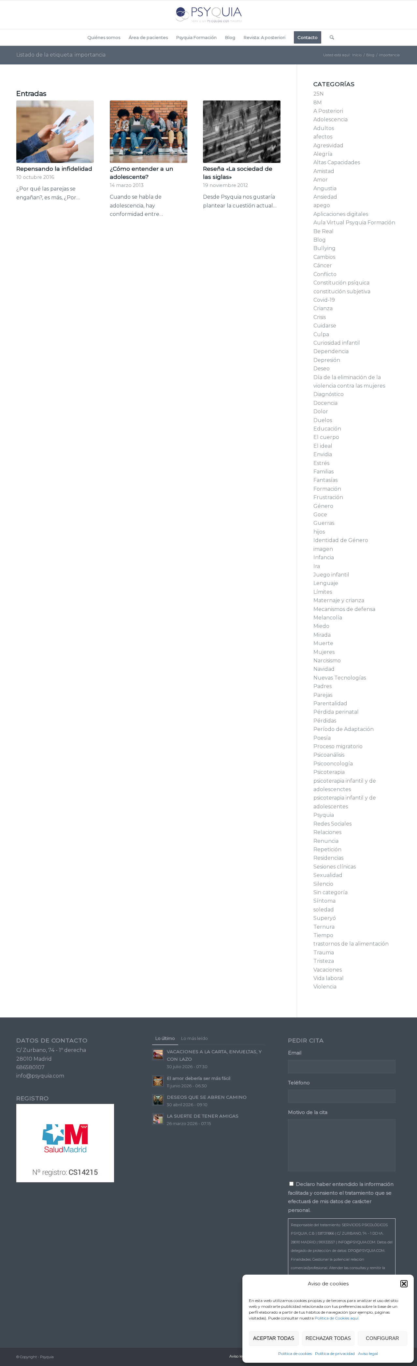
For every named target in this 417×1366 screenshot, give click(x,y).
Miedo (321, 626)
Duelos (322, 420)
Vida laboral (328, 978)
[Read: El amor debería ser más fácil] (158, 1081)
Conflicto (325, 274)
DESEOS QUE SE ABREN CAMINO (207, 1097)
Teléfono (301, 1083)
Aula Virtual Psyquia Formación (354, 222)
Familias (323, 472)
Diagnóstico (328, 394)
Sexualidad (327, 875)
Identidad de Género (340, 540)
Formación (327, 489)
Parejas (322, 695)
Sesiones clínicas (334, 867)
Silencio (323, 884)
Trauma (323, 952)
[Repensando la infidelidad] (55, 131)
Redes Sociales (332, 824)
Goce (320, 514)
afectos (322, 137)
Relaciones (327, 832)
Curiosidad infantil (336, 343)
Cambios (324, 257)
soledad (323, 910)
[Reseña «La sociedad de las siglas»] (241, 131)
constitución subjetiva (341, 291)
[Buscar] (329, 37)
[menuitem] (103, 37)
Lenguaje (325, 583)
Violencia (325, 987)
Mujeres (324, 652)
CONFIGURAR (382, 1338)
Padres (322, 686)
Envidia (322, 454)
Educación (327, 429)
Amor (320, 180)
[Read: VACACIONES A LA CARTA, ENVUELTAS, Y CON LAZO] (158, 1054)
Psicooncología (333, 764)
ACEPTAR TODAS (273, 1338)
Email (297, 1053)
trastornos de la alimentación (351, 944)
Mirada (322, 635)
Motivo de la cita (307, 1112)
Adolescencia (330, 119)
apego (321, 205)
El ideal (322, 446)
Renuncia (325, 841)
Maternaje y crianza (338, 600)
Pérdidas (324, 721)
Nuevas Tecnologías (339, 678)
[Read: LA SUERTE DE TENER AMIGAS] (158, 1119)
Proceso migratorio (338, 746)
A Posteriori (328, 111)
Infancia (323, 557)
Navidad (324, 669)
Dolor (320, 411)
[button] (404, 1283)
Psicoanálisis (328, 755)
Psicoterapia (329, 772)
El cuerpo (326, 437)
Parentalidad (330, 703)
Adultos (323, 128)
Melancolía (327, 618)
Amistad (323, 171)
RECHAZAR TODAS (328, 1338)
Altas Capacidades (336, 162)
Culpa (321, 334)
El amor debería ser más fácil (198, 1078)
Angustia (325, 188)
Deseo (321, 368)
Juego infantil (331, 575)
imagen (323, 549)
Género (323, 506)
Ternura (324, 927)
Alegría (322, 154)
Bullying (324, 248)
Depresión (326, 360)
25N (318, 94)
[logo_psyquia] (208, 14)
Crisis (319, 317)
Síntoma (324, 901)
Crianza (323, 308)
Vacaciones (327, 970)
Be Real (323, 231)
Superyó (324, 918)
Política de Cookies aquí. (337, 1318)
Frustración (328, 497)
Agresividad (328, 145)
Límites (322, 592)
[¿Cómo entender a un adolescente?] (148, 131)
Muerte (323, 643)
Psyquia (323, 815)
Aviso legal (368, 1353)
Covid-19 (324, 300)
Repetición (327, 849)
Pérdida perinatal (336, 712)
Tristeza (323, 961)
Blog (319, 240)
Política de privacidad (335, 1353)
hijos (319, 532)
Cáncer (322, 265)
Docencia (325, 403)
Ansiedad (325, 197)
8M (317, 102)
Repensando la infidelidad (54, 168)
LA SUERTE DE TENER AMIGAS (202, 1116)
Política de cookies (295, 1353)
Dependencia (331, 351)
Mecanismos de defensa (344, 609)
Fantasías (325, 480)
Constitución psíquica (341, 283)
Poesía (322, 738)
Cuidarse (324, 326)
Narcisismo (327, 660)
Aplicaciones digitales (340, 214)
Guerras (323, 523)
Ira (316, 566)
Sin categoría (330, 892)
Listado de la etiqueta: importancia (61, 55)
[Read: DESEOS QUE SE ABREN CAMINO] (158, 1100)
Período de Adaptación (343, 729)
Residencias (328, 858)
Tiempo (323, 935)
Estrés (321, 463)
